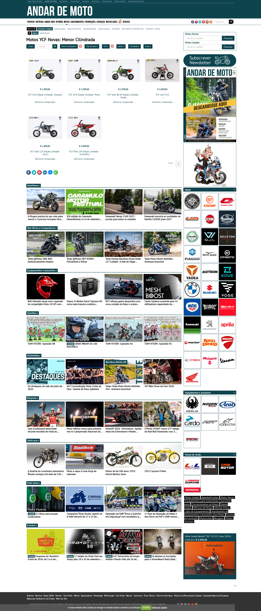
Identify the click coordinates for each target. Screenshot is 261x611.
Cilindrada (134, 46)
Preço (147, 46)
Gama (120, 46)
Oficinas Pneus (222, 507)
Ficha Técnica (149, 595)
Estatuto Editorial (165, 595)
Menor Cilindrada (68, 46)
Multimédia (33, 355)
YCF (105, 46)
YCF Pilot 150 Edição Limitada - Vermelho (84, 153)
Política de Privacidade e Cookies (187, 595)
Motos (76, 595)
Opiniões (31, 312)
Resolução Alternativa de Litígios (41, 598)
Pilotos (229, 518)
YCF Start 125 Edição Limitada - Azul (45, 153)
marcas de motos (74, 28)
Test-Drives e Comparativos (41, 227)
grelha (35, 33)
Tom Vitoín (67, 595)
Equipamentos (86, 595)
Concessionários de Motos (205, 504)
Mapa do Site (61, 598)
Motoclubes (111, 21)
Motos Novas (227, 497)
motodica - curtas (153, 28)
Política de (159, 607)
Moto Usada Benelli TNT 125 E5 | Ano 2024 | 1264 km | (208, 538)
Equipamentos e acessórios (41, 270)
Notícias (38, 595)
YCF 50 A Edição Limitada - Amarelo (45, 94)
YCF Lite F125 (162, 94)
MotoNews (32, 185)
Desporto (31, 397)
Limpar (30, 46)
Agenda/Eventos (210, 497)
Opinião (59, 21)
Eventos (31, 21)
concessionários (89, 28)
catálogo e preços (44, 28)
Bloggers (218, 518)
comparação (45, 33)
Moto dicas (32, 482)
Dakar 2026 (49, 21)
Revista (126, 21)
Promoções (90, 21)
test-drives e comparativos (132, 28)
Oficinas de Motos (203, 507)
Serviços (189, 521)
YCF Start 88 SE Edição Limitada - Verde (123, 96)
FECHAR (146, 607)
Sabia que (32, 440)
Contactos (138, 595)
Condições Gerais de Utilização (216, 595)
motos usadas (59, 28)
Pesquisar (228, 38)
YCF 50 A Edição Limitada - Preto (84, 94)
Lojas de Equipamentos (197, 511)
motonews (116, 28)
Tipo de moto (91, 46)
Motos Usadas (192, 497)
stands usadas (104, 28)
